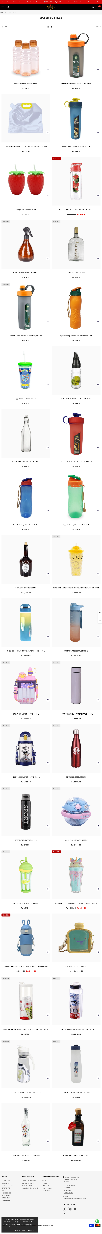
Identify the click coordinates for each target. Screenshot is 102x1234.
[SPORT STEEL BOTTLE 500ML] (25, 811)
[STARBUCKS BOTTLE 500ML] (76, 748)
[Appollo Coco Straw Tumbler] (25, 370)
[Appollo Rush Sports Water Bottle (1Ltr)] (76, 118)
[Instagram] (70, 1209)
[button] (48, 26)
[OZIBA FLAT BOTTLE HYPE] (76, 244)
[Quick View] (48, 69)
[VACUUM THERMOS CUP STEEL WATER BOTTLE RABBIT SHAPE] (25, 938)
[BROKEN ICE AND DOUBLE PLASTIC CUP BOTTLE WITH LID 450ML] (76, 559)
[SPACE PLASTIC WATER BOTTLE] (76, 811)
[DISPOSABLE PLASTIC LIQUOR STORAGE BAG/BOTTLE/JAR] (25, 118)
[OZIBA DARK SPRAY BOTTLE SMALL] (25, 244)
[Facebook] (64, 1209)
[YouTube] (64, 1213)
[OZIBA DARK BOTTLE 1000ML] (25, 559)
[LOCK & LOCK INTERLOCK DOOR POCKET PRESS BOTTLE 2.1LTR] (25, 1001)
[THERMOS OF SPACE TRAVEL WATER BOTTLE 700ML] (25, 622)
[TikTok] (75, 1209)
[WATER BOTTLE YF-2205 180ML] (76, 938)
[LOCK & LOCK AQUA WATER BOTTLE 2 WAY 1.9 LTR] (76, 1001)
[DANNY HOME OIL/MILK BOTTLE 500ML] (25, 433)
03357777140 (68, 1192)
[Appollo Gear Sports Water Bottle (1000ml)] (25, 307)
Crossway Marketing (46, 1225)
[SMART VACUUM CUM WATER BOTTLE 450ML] (76, 685)
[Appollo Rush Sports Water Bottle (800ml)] (76, 433)
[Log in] (93, 7)
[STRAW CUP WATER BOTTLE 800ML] (25, 685)
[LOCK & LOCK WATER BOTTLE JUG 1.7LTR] (25, 1064)
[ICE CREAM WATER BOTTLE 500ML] (25, 874)
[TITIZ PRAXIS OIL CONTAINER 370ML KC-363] (76, 370)
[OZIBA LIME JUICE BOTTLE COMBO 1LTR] (25, 1127)
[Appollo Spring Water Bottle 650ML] (76, 496)
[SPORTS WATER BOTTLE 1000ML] (76, 622)
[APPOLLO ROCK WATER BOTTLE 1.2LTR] (76, 1064)
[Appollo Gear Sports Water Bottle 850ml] (76, 55)
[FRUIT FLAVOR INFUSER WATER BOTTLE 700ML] (76, 181)
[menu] (2, 7)
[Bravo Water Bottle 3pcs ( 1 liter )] (25, 55)
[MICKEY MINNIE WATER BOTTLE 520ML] (25, 748)
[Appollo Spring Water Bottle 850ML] (25, 496)
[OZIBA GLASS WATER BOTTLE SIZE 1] (76, 1127)
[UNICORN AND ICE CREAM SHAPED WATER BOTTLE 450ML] (76, 874)
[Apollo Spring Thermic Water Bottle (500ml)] (76, 307)
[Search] (8, 7)
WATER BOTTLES (10, 12)
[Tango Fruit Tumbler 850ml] (25, 181)
